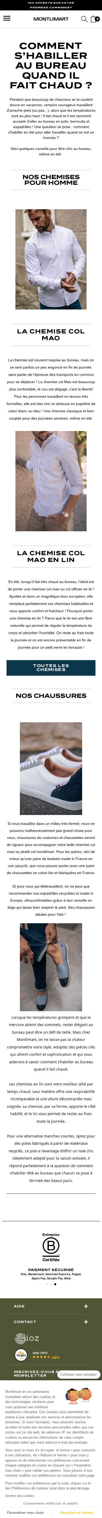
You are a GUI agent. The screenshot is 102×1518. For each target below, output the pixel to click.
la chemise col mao (51, 334)
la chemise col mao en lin (51, 556)
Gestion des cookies (19, 1496)
